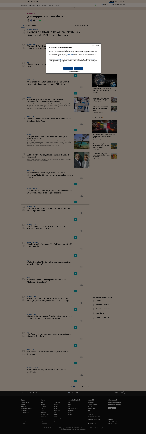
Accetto (78, 68)
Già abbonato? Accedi (74, 71)
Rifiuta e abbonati (95, 45)
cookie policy (70, 54)
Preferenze (68, 68)
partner (92, 59)
